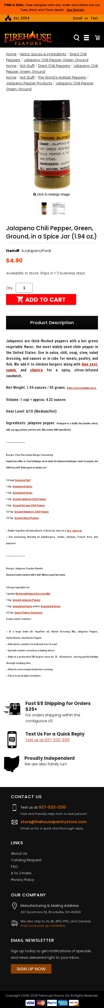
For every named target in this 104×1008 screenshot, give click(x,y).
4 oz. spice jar (74, 530)
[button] (44, 209)
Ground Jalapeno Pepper (26, 600)
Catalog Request (26, 859)
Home (11, 54)
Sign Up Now (31, 969)
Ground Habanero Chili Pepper (32, 511)
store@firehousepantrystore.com (54, 822)
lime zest (89, 364)
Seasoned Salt (22, 480)
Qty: (9, 287)
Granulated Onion (22, 493)
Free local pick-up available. (43, 926)
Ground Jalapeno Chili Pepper (29, 499)
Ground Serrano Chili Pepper (29, 505)
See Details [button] (75, 10)
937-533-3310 (52, 807)
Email (77, 18)
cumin (11, 370)
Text (94, 18)
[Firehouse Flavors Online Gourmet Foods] (28, 37)
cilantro (36, 370)
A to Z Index (21, 873)
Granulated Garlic (22, 486)
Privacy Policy (22, 879)
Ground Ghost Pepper (27, 518)
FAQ (14, 866)
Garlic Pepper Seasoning (28, 612)
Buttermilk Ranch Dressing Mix (33, 593)
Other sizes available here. (82, 388)
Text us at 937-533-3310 (47, 740)
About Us (19, 853)
